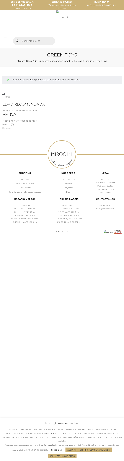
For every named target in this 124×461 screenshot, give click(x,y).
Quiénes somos (68, 179)
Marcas (78, 61)
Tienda (88, 61)
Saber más (56, 450)
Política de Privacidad (105, 182)
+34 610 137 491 (105, 205)
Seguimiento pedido (25, 183)
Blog (68, 192)
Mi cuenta (25, 179)
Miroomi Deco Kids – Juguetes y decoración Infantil (44, 61)
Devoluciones (25, 188)
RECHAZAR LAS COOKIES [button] (62, 456)
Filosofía (68, 183)
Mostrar (8, 124)
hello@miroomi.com (105, 208)
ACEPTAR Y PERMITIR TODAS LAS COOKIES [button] (88, 450)
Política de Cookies (105, 186)
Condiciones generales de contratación (24, 192)
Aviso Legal (105, 179)
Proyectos (68, 188)
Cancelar (6, 128)
